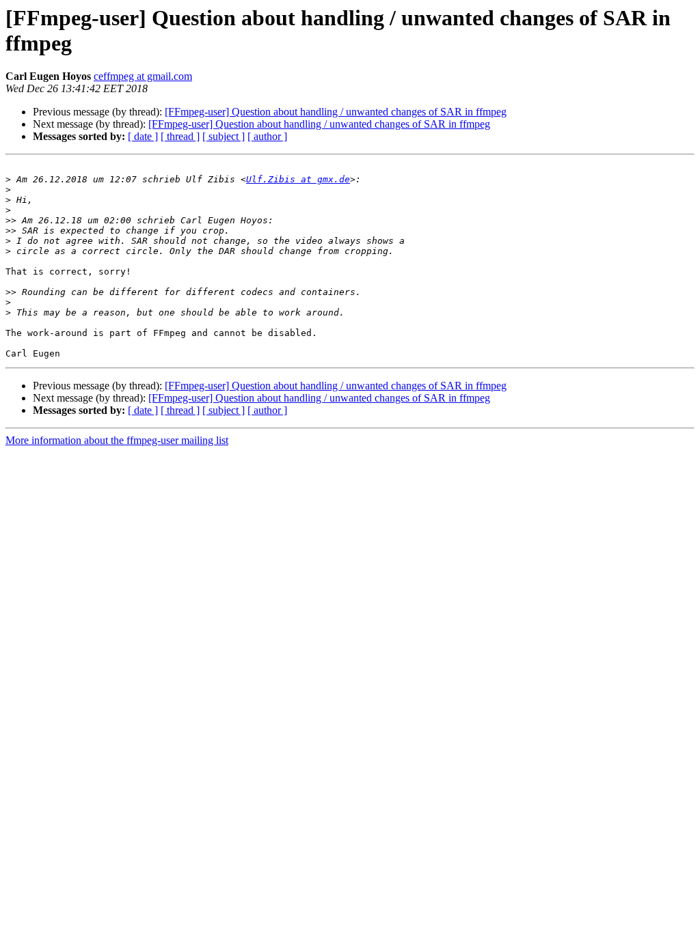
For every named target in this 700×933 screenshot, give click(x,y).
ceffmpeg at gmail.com (143, 76)
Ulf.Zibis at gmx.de (298, 179)
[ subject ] (223, 136)
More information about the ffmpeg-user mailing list (116, 440)
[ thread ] (180, 136)
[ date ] (143, 136)
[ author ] (267, 136)
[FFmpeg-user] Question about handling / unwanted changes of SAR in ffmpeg (336, 111)
